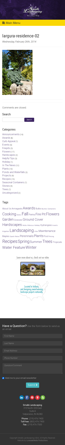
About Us (6, 208)
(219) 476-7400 (36, 418)
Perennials (27, 236)
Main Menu (12, 23)
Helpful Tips (8, 158)
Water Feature (13, 247)
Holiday (6, 161)
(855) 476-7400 (37, 421)
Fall (25, 213)
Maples (5, 236)
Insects (55, 225)
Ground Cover (33, 219)
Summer (36, 242)
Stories (6, 185)
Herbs (24, 225)
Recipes (6, 179)
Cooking (9, 214)
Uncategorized (10, 192)
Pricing (51, 236)
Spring (23, 241)
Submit (32, 385)
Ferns (32, 214)
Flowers (6, 151)
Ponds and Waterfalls (13, 172)
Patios (17, 236)
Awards (6, 137)
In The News (8, 165)
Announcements (11, 134)
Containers (52, 209)
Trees (5, 189)
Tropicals (57, 242)
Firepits (6, 148)
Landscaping (22, 230)
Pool (46, 236)
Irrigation (5, 231)
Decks (19, 215)
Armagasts (17, 208)
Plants (5, 168)
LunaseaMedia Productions (37, 440)
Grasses (18, 220)
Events (5, 144)
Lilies (36, 231)
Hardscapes (8, 154)
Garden (8, 219)
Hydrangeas (46, 225)
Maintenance (47, 231)
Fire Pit (41, 214)
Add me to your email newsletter (20, 378)
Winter (31, 247)
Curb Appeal (8, 141)
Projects (6, 175)
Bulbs (38, 208)
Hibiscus (30, 225)
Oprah (12, 236)
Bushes (44, 209)
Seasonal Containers (13, 182)
